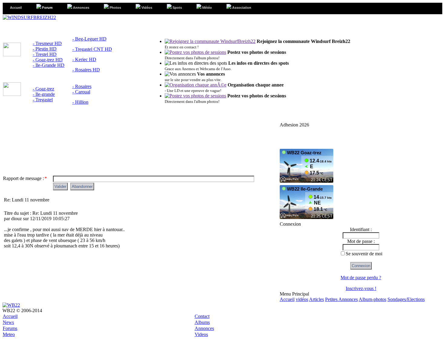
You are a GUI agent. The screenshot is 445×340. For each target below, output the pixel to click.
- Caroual (81, 91)
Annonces (204, 328)
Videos (201, 334)
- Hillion (80, 102)
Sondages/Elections (406, 299)
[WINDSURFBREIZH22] (29, 17)
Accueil (287, 299)
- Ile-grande (44, 94)
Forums (10, 328)
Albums (202, 322)
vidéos (302, 299)
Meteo (9, 334)
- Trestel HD (45, 54)
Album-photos (372, 299)
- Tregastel (43, 99)
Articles (316, 299)
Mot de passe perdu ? (361, 277)
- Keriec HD (84, 59)
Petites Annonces (341, 299)
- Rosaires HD (86, 69)
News (8, 322)
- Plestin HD (45, 48)
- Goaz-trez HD (48, 59)
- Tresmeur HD (47, 43)
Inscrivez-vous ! (361, 288)
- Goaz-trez (43, 88)
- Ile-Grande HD (48, 65)
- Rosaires (81, 86)
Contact (202, 316)
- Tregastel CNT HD (92, 49)
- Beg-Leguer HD (89, 38)
